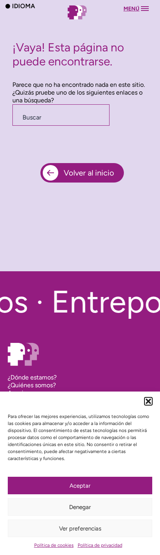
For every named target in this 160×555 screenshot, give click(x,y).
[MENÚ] (80, 20)
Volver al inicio (89, 172)
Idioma (23, 5)
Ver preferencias (80, 528)
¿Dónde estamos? (32, 377)
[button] (148, 401)
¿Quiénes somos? (32, 385)
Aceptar (80, 485)
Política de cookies (54, 545)
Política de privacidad (100, 545)
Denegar (80, 507)
